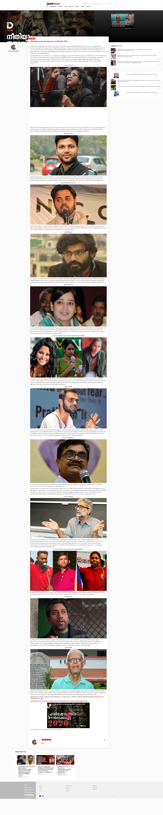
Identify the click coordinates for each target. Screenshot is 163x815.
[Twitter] (111, 7)
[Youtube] (116, 7)
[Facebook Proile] (42, 743)
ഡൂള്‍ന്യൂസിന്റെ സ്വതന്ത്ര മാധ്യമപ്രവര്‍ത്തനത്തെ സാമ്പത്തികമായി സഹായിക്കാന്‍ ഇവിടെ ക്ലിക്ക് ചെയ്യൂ (58, 701)
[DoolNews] (53, 3)
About (26, 784)
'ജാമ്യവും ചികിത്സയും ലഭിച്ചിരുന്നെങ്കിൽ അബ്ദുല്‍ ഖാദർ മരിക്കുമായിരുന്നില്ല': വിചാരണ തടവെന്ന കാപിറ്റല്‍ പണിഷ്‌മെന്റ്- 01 (46, 769)
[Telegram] (115, 7)
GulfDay (68, 790)
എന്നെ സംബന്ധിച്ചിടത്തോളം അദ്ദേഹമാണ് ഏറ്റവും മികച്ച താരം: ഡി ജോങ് (141, 74)
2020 (32, 731)
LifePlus (68, 787)
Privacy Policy (28, 787)
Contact (26, 791)
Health (40, 789)
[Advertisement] (68, 120)
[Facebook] (109, 7)
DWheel (41, 787)
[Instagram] (113, 7)
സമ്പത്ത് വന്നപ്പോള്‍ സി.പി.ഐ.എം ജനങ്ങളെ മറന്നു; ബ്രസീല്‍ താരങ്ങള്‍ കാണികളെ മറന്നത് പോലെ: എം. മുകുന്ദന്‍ (122, 24)
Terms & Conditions (29, 789)
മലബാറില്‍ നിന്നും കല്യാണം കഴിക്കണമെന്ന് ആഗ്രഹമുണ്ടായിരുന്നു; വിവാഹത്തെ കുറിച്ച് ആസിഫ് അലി (138, 86)
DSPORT (82, 6)
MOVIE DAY (77, 6)
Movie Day (95, 787)
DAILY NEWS (60, 6)
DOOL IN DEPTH (53, 6)
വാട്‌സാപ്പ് (47, 697)
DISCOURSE (71, 6)
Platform (95, 785)
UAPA (36, 731)
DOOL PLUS (88, 6)
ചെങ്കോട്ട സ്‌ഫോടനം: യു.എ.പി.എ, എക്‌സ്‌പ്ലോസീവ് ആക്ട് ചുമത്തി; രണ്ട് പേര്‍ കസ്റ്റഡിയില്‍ (64, 769)
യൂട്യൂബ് (96, 697)
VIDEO (65, 6)
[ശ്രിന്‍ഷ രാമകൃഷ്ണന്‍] (13, 47)
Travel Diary (68, 785)
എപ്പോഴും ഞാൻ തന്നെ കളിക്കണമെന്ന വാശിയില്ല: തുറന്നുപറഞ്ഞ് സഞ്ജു (141, 92)
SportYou (68, 789)
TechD (40, 785)
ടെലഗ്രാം (41, 697)
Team (25, 786)
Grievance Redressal (29, 792)
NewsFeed (95, 789)
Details (40, 790)
